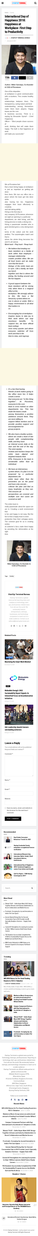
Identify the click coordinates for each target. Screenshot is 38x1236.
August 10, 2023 (10, 701)
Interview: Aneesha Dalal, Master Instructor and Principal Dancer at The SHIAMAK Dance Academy (16, 1206)
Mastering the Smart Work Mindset (18, 662)
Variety (12, 12)
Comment (9, 754)
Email (7, 789)
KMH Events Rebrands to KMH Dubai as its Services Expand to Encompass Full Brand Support (17, 944)
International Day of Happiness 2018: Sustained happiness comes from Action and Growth (23, 867)
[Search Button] (32, 888)
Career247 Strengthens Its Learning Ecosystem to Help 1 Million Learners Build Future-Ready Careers (19, 929)
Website (7, 799)
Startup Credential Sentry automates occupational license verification (24, 847)
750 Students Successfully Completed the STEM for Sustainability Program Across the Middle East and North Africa (18, 937)
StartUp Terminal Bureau (20, 38)
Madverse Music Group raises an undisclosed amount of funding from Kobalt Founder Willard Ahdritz (19, 1116)
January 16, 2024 (10, 664)
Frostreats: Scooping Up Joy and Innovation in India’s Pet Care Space (23, 1034)
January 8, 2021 (11, 41)
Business (9, 657)
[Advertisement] (19, 162)
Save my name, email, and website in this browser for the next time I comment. (19, 810)
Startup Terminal (13, 1230)
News (8, 686)
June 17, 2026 (25, 983)
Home (6, 12)
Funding (7, 974)
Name (7, 780)
